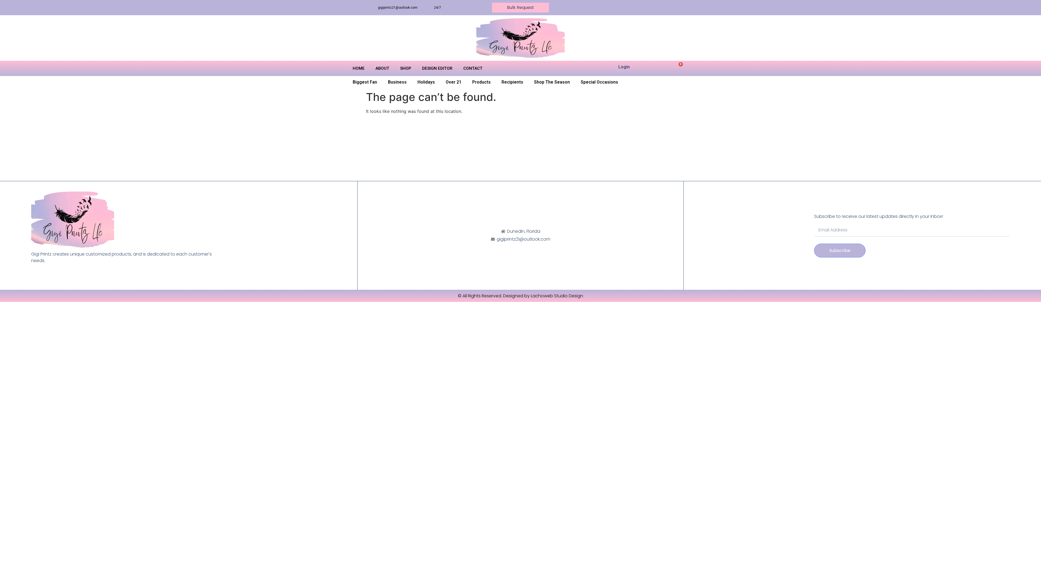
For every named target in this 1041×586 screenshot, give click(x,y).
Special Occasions (599, 82)
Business (397, 82)
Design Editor (437, 68)
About (382, 68)
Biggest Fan (365, 82)
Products (481, 82)
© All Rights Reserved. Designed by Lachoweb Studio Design (520, 296)
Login (624, 66)
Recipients (512, 82)
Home (359, 68)
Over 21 (453, 82)
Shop (405, 68)
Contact (473, 68)
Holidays (426, 82)
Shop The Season (552, 82)
